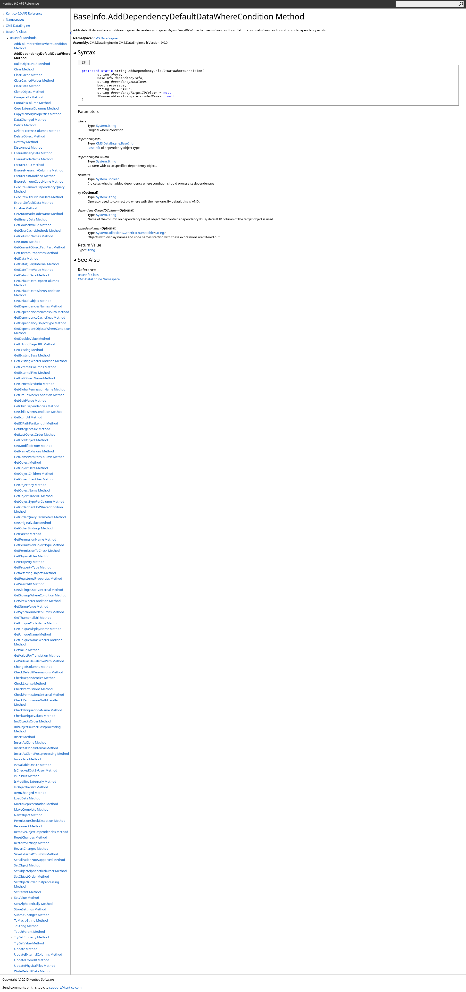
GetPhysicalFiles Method (32, 556)
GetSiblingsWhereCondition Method (40, 595)
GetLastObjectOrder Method (35, 434)
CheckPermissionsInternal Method (39, 694)
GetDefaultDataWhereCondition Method (37, 292)
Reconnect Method (28, 826)
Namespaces (15, 19)
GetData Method (26, 258)
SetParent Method (27, 892)
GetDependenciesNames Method (38, 306)
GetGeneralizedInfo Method (34, 384)
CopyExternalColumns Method (36, 108)
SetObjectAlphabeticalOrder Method (40, 871)
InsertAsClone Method (30, 742)
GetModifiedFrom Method (33, 445)
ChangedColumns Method (33, 666)
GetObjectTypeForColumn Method (39, 501)
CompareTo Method (28, 97)
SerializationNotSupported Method (39, 859)
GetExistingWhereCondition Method (40, 361)
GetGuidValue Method (30, 400)
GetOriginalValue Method (32, 522)
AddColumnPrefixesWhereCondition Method (40, 46)
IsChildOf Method (27, 776)
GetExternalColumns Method (35, 367)
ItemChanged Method (30, 792)
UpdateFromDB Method (31, 960)
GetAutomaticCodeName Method (38, 214)
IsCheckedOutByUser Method (35, 770)
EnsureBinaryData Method (33, 153)
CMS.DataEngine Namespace (99, 279)
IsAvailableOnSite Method (32, 765)
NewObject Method (28, 815)
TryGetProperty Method (31, 937)
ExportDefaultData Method (33, 202)
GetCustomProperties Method (36, 253)
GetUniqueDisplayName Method (37, 629)
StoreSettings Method (30, 909)
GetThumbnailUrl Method (32, 617)
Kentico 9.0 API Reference (24, 13)
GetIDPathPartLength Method (36, 423)
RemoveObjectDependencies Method (41, 832)
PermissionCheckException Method (40, 820)
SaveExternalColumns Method (36, 854)
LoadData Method (27, 798)
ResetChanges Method (30, 837)
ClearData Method (27, 86)
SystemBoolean (107, 179)
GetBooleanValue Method (32, 225)
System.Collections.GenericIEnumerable (125, 232)
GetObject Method (27, 462)
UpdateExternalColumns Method (38, 954)
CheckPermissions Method (33, 689)
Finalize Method (25, 208)
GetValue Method (27, 650)
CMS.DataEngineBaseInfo (114, 143)
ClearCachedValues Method (34, 80)
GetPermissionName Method (35, 539)
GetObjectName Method (32, 490)
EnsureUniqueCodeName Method (38, 181)
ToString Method (26, 926)
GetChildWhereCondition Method (38, 411)
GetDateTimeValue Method (33, 269)
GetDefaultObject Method (32, 300)
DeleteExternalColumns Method (37, 130)
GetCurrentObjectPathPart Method (39, 247)
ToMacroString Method (31, 920)
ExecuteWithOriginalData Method (38, 197)
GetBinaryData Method (31, 219)
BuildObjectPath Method (32, 63)
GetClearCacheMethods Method (37, 230)
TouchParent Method (29, 931)
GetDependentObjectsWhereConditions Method (42, 330)
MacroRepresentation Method (36, 804)
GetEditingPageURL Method (34, 344)
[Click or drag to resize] (71, 33)
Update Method (25, 949)
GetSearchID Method (29, 584)
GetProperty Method (29, 562)
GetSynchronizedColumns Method (39, 612)
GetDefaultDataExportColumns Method (36, 283)
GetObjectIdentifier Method (34, 479)
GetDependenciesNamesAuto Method (41, 312)
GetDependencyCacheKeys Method (39, 317)
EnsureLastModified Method (35, 176)
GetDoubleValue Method (32, 338)
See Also (89, 259)
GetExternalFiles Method (32, 372)
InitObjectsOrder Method (32, 721)
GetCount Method (27, 241)
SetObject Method (27, 865)
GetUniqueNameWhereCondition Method (38, 642)
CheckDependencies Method (35, 678)
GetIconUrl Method (28, 417)
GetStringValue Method (31, 606)
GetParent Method (27, 534)
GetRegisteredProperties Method (38, 578)
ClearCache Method (28, 75)
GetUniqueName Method (32, 634)
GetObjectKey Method (30, 485)
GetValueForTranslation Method (37, 655)
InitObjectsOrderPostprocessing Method (37, 729)
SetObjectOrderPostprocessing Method (36, 884)
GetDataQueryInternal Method (36, 264)
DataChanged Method (30, 119)
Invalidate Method (27, 759)
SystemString (106, 125)
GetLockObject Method (31, 440)
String (159, 232)
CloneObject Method (29, 91)
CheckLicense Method (30, 683)
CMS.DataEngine (18, 25)
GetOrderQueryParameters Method (40, 517)
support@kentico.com (65, 987)
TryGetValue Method (29, 943)
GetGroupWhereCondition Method (39, 395)
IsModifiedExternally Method (35, 781)
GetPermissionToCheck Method (37, 550)
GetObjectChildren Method (33, 473)
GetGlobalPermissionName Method (40, 389)
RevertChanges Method (31, 848)
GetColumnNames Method (33, 236)
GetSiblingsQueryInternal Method (38, 589)
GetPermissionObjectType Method (39, 545)
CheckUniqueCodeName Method (38, 710)
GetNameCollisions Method (34, 451)
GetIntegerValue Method (32, 429)
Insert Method (24, 737)
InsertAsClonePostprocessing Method (41, 753)
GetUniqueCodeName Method (36, 623)
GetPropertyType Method (32, 567)
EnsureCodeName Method (33, 159)
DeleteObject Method (29, 136)
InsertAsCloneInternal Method (36, 748)
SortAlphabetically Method (33, 903)
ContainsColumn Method (32, 103)
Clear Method (24, 69)
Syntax (86, 52)
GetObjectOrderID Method (33, 496)
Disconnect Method (28, 147)
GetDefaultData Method (31, 275)
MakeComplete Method (31, 809)
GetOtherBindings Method (33, 528)
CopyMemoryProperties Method (37, 114)
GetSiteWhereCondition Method (37, 601)
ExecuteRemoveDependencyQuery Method (39, 189)
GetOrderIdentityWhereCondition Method (38, 509)
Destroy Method (26, 142)
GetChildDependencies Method (36, 406)
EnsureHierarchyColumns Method (38, 170)
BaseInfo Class (16, 31)
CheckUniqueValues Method (34, 715)
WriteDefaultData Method (32, 971)
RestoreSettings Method (32, 843)
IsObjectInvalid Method (31, 787)
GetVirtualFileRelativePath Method (39, 661)
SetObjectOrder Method (31, 876)
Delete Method (25, 125)
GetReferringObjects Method (35, 573)
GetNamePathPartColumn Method (39, 457)
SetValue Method (26, 897)
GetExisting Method (28, 350)
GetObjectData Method (31, 468)
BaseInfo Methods (23, 37)
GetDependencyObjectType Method (40, 323)
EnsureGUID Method (29, 164)
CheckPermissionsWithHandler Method (36, 702)
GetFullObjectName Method (34, 378)
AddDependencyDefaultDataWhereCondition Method (42, 55)
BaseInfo (94, 147)
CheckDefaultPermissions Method (38, 672)
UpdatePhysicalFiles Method (34, 965)
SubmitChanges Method (32, 915)
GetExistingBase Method (32, 355)
